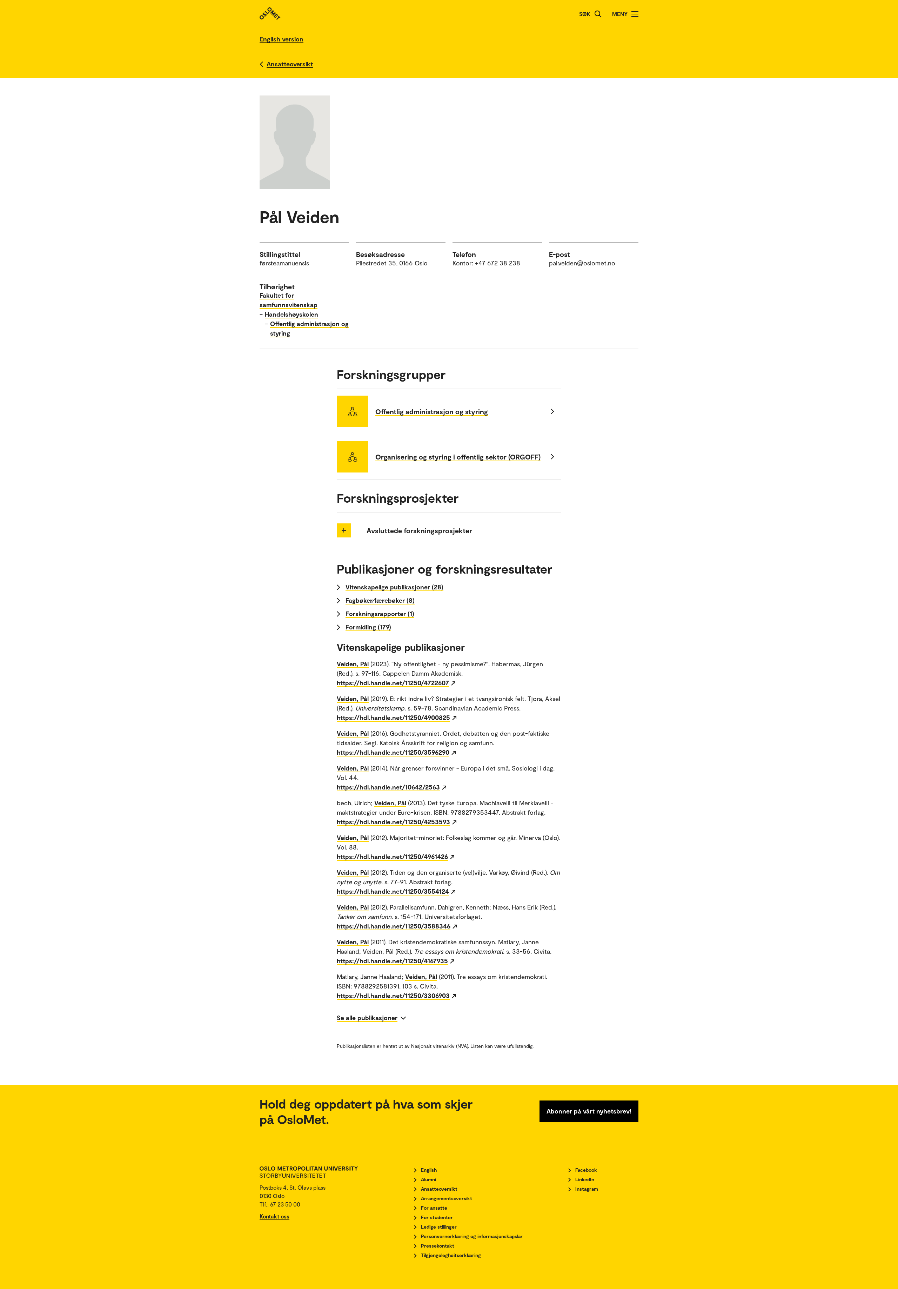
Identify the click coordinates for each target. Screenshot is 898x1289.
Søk (584, 14)
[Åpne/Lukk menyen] (634, 14)
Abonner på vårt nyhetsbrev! (589, 1111)
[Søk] (598, 14)
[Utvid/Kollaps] (344, 530)
